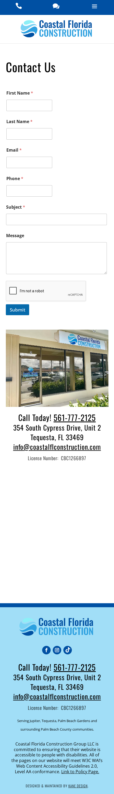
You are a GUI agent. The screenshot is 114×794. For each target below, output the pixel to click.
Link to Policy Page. (80, 772)
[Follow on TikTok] (67, 650)
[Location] (56, 7)
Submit (17, 310)
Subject (15, 207)
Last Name (19, 121)
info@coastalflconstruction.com (57, 446)
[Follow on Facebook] (46, 650)
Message (15, 235)
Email (14, 150)
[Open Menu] (94, 7)
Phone (14, 178)
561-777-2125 (75, 417)
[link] (78, 785)
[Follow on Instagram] (57, 650)
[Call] (18, 7)
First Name (19, 93)
